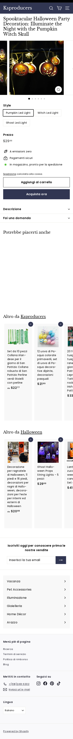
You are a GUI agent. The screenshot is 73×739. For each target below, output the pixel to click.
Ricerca (8, 649)
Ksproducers (17, 8)
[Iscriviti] (61, 560)
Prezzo (8, 135)
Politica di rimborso (15, 659)
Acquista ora (36, 194)
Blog (6, 664)
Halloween (31, 432)
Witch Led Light (48, 113)
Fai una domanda (17, 218)
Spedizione (9, 174)
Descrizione (12, 209)
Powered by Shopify (16, 731)
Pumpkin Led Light (18, 113)
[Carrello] (59, 8)
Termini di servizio (14, 654)
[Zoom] (58, 89)
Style (7, 105)
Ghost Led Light (16, 123)
